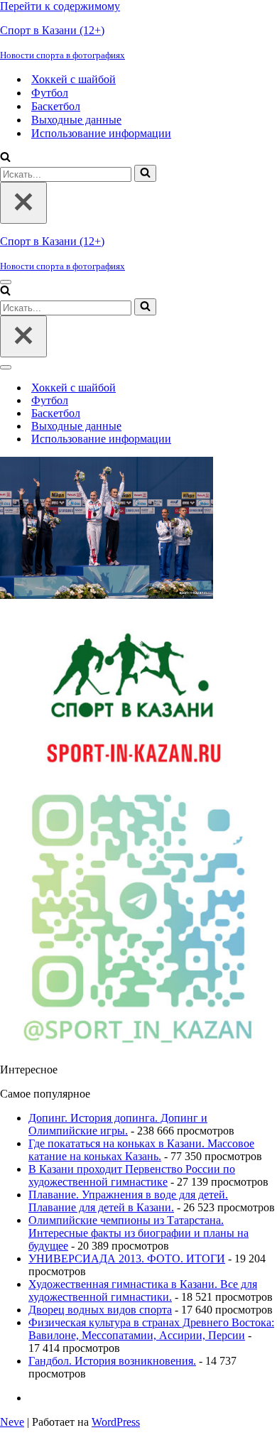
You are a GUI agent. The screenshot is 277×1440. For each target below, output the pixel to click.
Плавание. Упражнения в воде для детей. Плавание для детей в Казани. (128, 1201)
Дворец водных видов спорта (100, 1310)
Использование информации (101, 133)
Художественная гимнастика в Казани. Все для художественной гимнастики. (142, 1290)
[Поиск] (5, 158)
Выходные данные (76, 120)
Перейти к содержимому (60, 6)
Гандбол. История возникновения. (112, 1361)
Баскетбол (55, 106)
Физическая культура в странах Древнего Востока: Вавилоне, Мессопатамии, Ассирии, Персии (151, 1328)
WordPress (116, 1422)
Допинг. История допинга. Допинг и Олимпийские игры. (117, 1124)
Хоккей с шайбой (73, 79)
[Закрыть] (23, 203)
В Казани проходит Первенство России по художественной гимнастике (131, 1175)
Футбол (49, 93)
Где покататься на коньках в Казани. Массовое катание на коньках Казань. (141, 1149)
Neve (12, 1422)
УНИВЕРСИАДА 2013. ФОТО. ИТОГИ (126, 1258)
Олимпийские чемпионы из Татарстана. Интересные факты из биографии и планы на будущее (138, 1233)
